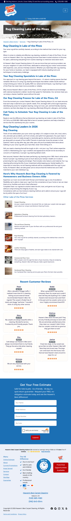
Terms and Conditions (10, 514)
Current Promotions (10, 466)
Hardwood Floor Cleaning (22, 270)
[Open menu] (65, 10)
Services (23, 42)
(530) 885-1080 (63, 1)
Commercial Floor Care (21, 258)
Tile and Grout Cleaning (22, 224)
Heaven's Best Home (10, 42)
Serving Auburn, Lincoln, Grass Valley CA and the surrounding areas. (30, 1)
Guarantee (7, 480)
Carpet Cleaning (19, 202)
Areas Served (7, 468)
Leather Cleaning (20, 248)
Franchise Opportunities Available (61, 468)
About (5, 463)
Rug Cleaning (18, 236)
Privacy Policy (22, 514)
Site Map (6, 477)
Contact (6, 474)
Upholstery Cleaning (21, 214)
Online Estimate (8, 460)
